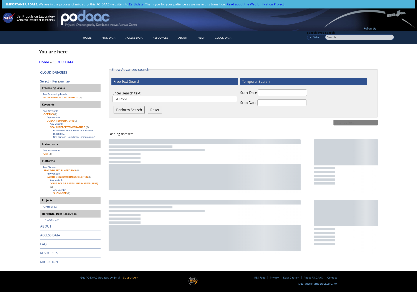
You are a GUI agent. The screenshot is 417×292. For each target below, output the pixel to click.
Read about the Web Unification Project (255, 4)
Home (87, 38)
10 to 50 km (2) (51, 220)
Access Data (134, 38)
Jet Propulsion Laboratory (36, 16)
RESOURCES (160, 38)
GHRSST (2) (50, 206)
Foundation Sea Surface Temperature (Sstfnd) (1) (73, 132)
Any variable (53, 117)
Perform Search (129, 109)
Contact (332, 277)
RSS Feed (259, 277)
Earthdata (136, 4)
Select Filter (48, 81)
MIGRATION (49, 262)
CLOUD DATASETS (53, 72)
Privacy (274, 277)
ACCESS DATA (50, 235)
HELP (201, 38)
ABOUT (45, 226)
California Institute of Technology (36, 19)
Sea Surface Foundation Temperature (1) (74, 137)
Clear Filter (64, 81)
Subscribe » (130, 277)
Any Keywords (50, 111)
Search (330, 33)
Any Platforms (50, 167)
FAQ (43, 244)
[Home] (103, 18)
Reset (154, 109)
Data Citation (291, 277)
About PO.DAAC (313, 277)
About (182, 38)
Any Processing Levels (55, 94)
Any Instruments (51, 150)
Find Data (108, 38)
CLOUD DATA (223, 38)
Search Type (315, 33)
